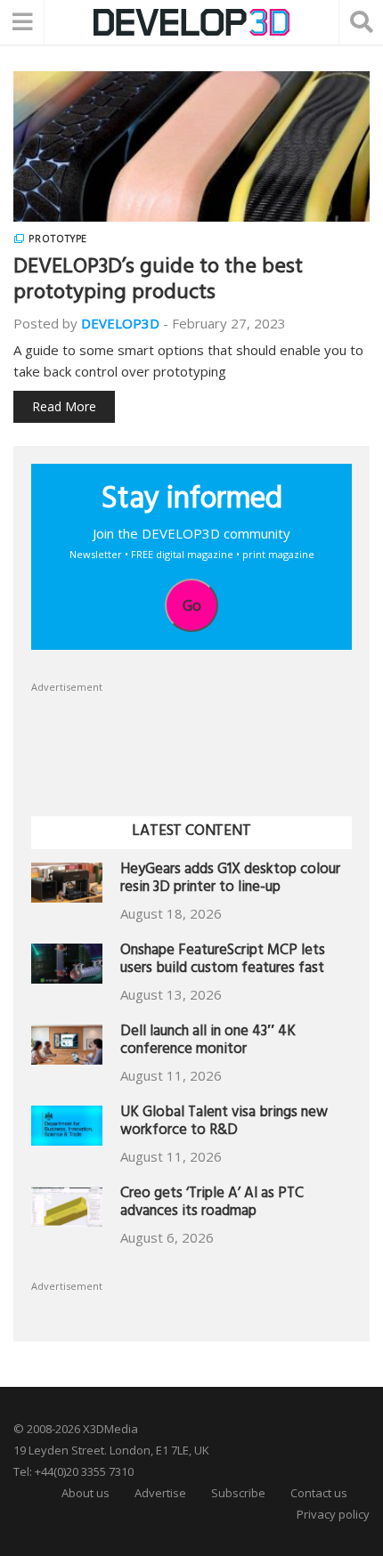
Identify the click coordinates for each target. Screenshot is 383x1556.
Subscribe (238, 1493)
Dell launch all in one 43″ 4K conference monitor (208, 1042)
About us (85, 1493)
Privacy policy (333, 1514)
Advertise (160, 1493)
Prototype (58, 238)
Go (192, 605)
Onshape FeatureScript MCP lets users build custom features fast (222, 961)
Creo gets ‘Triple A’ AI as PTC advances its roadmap (212, 1204)
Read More (64, 406)
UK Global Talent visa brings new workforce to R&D (224, 1123)
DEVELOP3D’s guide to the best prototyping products (158, 281)
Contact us (318, 1493)
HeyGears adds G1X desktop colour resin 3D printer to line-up (230, 880)
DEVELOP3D (120, 323)
